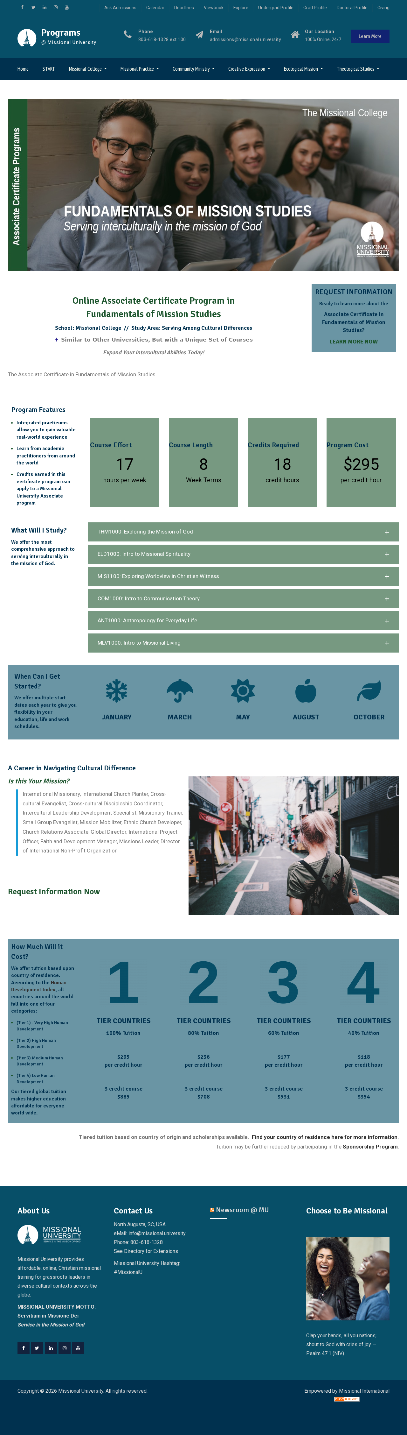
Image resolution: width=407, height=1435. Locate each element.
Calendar (155, 7)
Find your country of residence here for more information (324, 1137)
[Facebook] (23, 1348)
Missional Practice (137, 68)
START (49, 68)
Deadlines (184, 7)
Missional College (85, 68)
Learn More (370, 36)
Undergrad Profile (275, 7)
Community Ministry (191, 68)
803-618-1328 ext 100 (162, 39)
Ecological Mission (301, 68)
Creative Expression (246, 68)
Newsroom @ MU (242, 1209)
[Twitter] (37, 1348)
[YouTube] (78, 1348)
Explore (240, 7)
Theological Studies (355, 68)
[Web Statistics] (347, 1400)
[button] (243, 531)
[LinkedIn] (51, 1348)
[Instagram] (65, 1348)
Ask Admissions (120, 7)
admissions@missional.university (245, 39)
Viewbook (214, 7)
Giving (383, 7)
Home (23, 68)
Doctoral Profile (352, 7)
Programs (60, 33)
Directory (134, 1251)
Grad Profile (315, 7)
